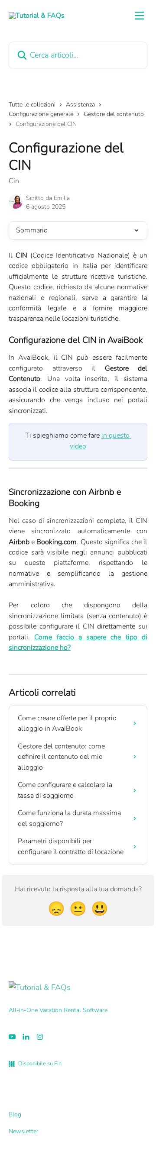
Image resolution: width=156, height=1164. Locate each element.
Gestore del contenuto (114, 114)
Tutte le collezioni (32, 104)
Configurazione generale (41, 114)
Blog (15, 1114)
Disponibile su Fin (40, 1063)
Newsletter (24, 1131)
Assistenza (80, 104)
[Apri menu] (139, 15)
